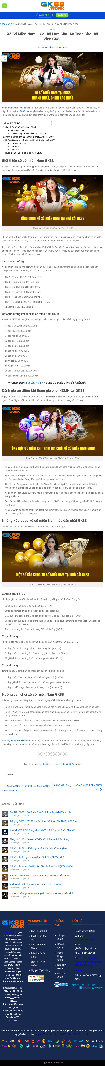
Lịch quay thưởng (17, 130)
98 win (20, 991)
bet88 (12, 1001)
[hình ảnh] (13, 1020)
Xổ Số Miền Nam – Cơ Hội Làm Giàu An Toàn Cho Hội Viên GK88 (41, 866)
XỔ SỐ (11, 24)
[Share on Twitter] (50, 754)
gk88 (60, 764)
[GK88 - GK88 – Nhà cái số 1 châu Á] (52, 6)
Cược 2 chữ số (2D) (18, 143)
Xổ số (65, 764)
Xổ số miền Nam (75, 764)
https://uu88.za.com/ (13, 1010)
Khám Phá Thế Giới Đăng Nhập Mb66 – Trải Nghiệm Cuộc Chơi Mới (42, 830)
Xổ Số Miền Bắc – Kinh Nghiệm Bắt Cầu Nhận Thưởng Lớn (38, 848)
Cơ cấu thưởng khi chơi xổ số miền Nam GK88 (29, 133)
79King (17, 1014)
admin (65, 47)
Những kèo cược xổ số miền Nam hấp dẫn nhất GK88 (30, 140)
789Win (9, 968)
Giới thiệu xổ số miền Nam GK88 (20, 127)
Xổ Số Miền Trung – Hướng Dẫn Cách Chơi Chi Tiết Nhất (37, 857)
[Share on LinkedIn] (65, 754)
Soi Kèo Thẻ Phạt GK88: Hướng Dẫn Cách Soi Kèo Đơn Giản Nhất (42, 893)
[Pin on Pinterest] (60, 754)
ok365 (14, 994)
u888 (17, 968)
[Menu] (4, 5)
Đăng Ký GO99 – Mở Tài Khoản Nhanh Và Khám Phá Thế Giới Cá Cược (44, 821)
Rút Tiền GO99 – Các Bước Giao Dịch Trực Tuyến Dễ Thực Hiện (40, 812)
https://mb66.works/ (13, 988)
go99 (15, 1007)
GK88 (3, 24)
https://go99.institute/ (13, 981)
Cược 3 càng (15, 146)
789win (9, 1017)
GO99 (16, 1017)
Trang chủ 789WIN (13, 975)
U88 (13, 991)
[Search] (102, 5)
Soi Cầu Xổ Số (34, 382)
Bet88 (7, 997)
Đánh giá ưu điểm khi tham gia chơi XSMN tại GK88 (29, 136)
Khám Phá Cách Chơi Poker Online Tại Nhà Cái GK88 (35, 884)
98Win (10, 965)
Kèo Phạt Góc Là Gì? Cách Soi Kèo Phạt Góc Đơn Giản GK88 (39, 875)
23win (7, 994)
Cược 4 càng (15, 149)
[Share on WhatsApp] (40, 754)
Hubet (17, 997)
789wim (7, 991)
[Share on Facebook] (45, 754)
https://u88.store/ (12, 978)
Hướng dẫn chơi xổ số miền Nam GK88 (23, 153)
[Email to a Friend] (55, 754)
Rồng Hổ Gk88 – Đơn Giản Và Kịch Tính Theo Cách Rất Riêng (39, 839)
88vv (14, 971)
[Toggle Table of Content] (52, 123)
